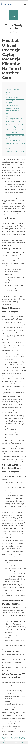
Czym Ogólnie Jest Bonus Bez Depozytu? (15, 151)
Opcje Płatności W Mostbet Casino (13, 103)
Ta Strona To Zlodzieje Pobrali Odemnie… (15, 134)
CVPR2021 (7, 31)
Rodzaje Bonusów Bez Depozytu (13, 153)
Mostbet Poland (14, 32)
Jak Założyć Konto (10, 107)
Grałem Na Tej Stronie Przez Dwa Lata (14, 121)
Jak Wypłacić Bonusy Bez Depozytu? (14, 122)
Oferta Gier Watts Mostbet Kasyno (13, 127)
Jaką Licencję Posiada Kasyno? (12, 108)
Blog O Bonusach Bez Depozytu (13, 92)
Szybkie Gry (8, 87)
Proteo (3, 742)
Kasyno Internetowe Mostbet (12, 110)
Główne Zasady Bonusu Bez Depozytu (14, 138)
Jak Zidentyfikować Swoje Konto (13, 149)
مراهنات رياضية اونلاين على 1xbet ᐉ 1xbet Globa (11, 739)
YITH (22, 742)
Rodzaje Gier (8, 94)
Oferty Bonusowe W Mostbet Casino (14, 105)
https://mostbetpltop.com (7, 261)
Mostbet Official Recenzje (11, 132)
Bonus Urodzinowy (10, 102)
